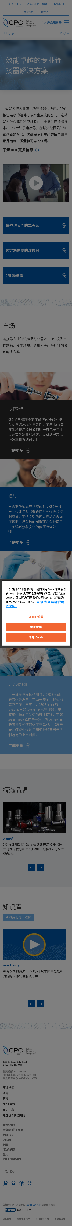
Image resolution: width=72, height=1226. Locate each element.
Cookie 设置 (36, 617)
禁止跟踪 (36, 627)
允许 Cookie (36, 637)
